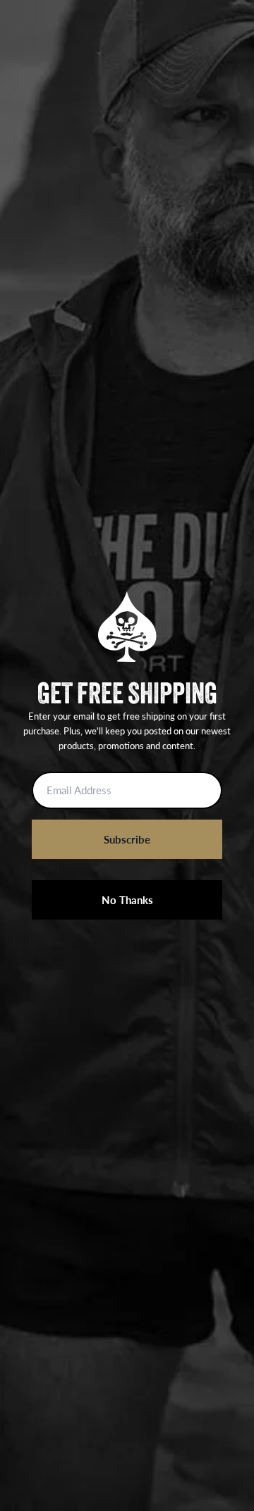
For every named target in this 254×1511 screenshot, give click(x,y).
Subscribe (127, 839)
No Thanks (127, 900)
